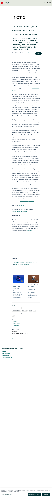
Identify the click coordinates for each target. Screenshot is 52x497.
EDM (13, 315)
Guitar (32, 313)
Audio (27, 313)
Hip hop (37, 313)
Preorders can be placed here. (27, 201)
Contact (14, 338)
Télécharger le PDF (6, 353)
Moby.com (16, 325)
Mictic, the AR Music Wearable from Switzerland (25, 262)
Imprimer (4, 351)
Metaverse (28, 308)
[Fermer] (49, 490)
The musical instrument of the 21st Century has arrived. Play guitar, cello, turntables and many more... (18, 295)
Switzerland (24, 310)
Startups (33, 308)
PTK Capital (17, 323)
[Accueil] (7, 3)
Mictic (15, 321)
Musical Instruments (16, 310)
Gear (35, 310)
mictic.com (21, 205)
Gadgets (14, 313)
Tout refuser (46, 494)
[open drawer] (50, 3)
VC (38, 308)
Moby (30, 310)
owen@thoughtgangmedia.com (19, 211)
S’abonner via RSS (6, 355)
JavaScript (5, 359)
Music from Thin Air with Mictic (21, 264)
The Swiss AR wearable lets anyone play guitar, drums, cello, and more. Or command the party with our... (33, 293)
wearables (14, 308)
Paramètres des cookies (7, 494)
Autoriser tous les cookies (34, 494)
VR (22, 308)
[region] (26, 492)
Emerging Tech (21, 313)
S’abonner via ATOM (7, 357)
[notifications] (47, 3)
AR (19, 308)
